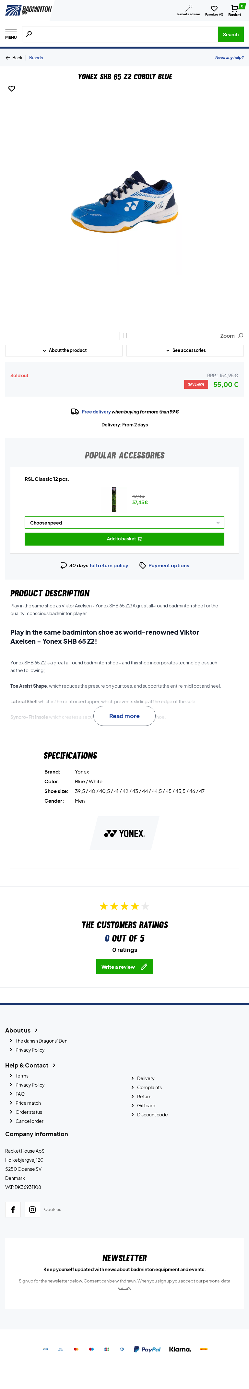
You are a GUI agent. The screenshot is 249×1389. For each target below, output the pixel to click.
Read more (124, 715)
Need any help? (229, 57)
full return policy (108, 565)
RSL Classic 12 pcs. (47, 479)
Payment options (168, 565)
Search (231, 34)
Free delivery (96, 411)
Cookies (52, 1209)
